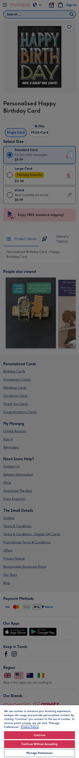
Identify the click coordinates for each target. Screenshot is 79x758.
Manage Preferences (39, 753)
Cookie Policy (29, 727)
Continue (39, 735)
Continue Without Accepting (39, 744)
